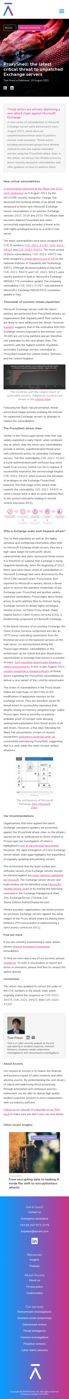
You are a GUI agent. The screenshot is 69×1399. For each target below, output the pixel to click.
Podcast (34, 1266)
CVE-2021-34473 (30, 250)
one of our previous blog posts (39, 846)
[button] (61, 11)
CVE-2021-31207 (36, 245)
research (9, 327)
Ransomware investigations (34, 1312)
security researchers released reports (26, 671)
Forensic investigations (34, 1337)
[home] (9, 9)
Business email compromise (35, 1318)
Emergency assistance (34, 1219)
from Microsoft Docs (40, 806)
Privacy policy (34, 1287)
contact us (10, 963)
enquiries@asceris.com (34, 1231)
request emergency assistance (31, 947)
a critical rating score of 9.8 (38, 259)
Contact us (34, 1212)
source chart (43, 399)
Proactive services (34, 1344)
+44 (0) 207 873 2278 (34, 1225)
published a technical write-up (37, 737)
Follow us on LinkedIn (17, 1110)
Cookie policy (35, 1293)
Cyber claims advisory (34, 1350)
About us (34, 1280)
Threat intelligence (34, 1331)
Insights (34, 1260)
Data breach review (35, 1324)
